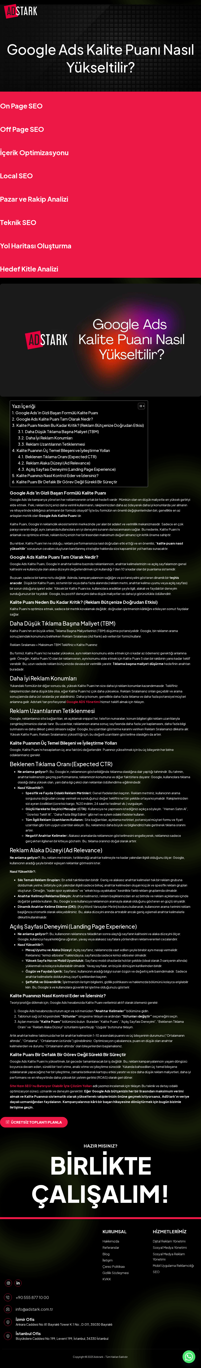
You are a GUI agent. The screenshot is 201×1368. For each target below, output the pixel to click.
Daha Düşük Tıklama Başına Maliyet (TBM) (62, 431)
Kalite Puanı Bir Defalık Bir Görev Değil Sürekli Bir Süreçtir (66, 481)
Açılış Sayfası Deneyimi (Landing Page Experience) (71, 469)
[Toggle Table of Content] (139, 406)
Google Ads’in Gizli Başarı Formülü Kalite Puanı (57, 412)
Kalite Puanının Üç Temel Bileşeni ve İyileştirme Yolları (63, 450)
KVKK (106, 1279)
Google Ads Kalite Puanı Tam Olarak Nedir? (54, 418)
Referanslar (110, 1247)
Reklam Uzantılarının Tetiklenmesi (55, 444)
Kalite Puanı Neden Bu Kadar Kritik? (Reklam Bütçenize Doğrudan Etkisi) (80, 425)
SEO (156, 1272)
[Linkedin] (18, 1283)
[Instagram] (8, 1283)
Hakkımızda (110, 1241)
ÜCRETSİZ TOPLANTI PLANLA (36, 1122)
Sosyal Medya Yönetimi (170, 1247)
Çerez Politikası (113, 1266)
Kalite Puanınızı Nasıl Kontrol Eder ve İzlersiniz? (57, 475)
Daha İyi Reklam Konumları (49, 437)
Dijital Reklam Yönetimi (169, 1241)
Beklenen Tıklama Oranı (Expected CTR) (61, 456)
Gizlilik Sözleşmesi (115, 1273)
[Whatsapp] (189, 1356)
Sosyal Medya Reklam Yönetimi (169, 1256)
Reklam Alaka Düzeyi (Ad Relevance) (58, 462)
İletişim (107, 1260)
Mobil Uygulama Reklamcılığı (173, 1265)
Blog (106, 1254)
